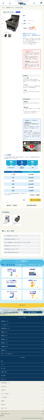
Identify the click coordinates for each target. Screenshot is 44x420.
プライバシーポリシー (4, 411)
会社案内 (2, 400)
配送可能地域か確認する (32, 205)
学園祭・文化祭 (4, 371)
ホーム (3, 7)
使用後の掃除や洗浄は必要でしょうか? (12, 239)
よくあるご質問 (4, 397)
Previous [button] (2, 23)
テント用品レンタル (4, 324)
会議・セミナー (4, 379)
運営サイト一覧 (4, 408)
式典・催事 (3, 375)
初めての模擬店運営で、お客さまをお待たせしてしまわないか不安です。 (18, 242)
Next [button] (22, 23)
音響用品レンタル (4, 332)
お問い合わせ (34, 312)
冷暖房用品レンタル (4, 346)
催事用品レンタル (4, 342)
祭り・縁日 (3, 368)
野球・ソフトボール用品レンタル (7, 353)
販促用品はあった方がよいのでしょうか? (12, 245)
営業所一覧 (3, 404)
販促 (2, 361)
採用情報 (2, 415)
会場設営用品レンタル (5, 328)
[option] (12, 23)
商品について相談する (12, 205)
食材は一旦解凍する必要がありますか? (12, 252)
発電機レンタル (4, 350)
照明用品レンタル (4, 339)
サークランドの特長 (4, 393)
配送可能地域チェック (5, 382)
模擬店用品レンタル (10, 7)
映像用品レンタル (4, 335)
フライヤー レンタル (19, 7)
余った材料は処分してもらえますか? (11, 235)
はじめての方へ (4, 386)
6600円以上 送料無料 (35, 194)
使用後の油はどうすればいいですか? (11, 249)
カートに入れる (36, 200)
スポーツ (2, 364)
